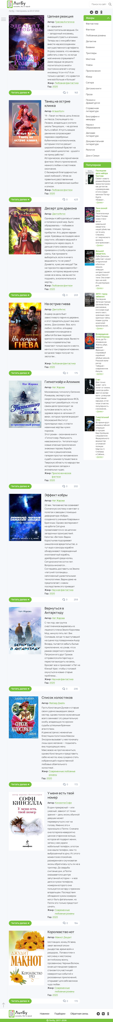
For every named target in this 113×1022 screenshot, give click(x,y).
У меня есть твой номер (61, 795)
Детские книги (93, 88)
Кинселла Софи (63, 802)
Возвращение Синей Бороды (102, 335)
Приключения (93, 70)
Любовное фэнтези (62, 189)
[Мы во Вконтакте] (96, 12)
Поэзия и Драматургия (93, 101)
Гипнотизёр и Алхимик (62, 382)
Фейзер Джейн (57, 703)
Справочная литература (92, 110)
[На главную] (18, 4)
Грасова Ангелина (64, 21)
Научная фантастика (62, 589)
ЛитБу (11, 11)
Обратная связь (79, 1013)
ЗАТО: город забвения (101, 295)
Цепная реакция (60, 16)
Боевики (90, 47)
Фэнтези (90, 29)
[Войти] (3, 12)
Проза (89, 94)
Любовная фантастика (66, 83)
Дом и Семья (92, 155)
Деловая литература (92, 134)
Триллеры (91, 53)
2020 (55, 86)
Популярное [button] (93, 165)
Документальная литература (95, 143)
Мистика (90, 59)
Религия (90, 149)
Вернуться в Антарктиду (54, 610)
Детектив (91, 41)
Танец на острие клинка (57, 103)
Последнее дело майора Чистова (102, 173)
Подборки (59, 1013)
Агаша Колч (58, 111)
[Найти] (110, 4)
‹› (100, 202)
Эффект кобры (56, 495)
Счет (98, 379)
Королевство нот (61, 932)
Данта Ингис (58, 213)
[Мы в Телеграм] (91, 12)
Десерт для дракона (61, 208)
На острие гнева (57, 304)
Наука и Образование (93, 126)
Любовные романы (96, 35)
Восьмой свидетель (101, 252)
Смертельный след (102, 418)
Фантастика (92, 23)
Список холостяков (57, 697)
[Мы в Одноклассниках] (101, 12)
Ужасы (89, 64)
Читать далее (19, 92)
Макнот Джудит (63, 937)
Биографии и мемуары (92, 118)
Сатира (90, 82)
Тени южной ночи (101, 209)
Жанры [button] (90, 18)
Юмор (89, 76)
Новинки (44, 1013)
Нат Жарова (58, 387)
